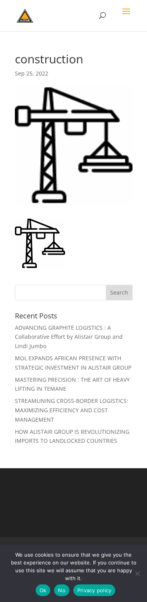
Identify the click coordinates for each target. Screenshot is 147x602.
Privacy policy (94, 590)
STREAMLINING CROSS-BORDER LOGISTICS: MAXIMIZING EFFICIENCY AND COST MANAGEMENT (71, 410)
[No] (137, 573)
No (61, 590)
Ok (43, 590)
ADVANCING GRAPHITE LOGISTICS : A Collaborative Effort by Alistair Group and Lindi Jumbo (69, 337)
